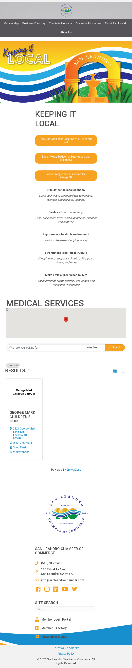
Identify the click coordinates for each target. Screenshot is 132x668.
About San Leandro (116, 23)
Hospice (12, 365)
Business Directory (33, 23)
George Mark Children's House (22, 416)
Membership (11, 23)
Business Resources (88, 23)
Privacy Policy (66, 653)
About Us (66, 32)
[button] (66, 320)
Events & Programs (60, 23)
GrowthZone (74, 469)
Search (116, 347)
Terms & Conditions (66, 648)
